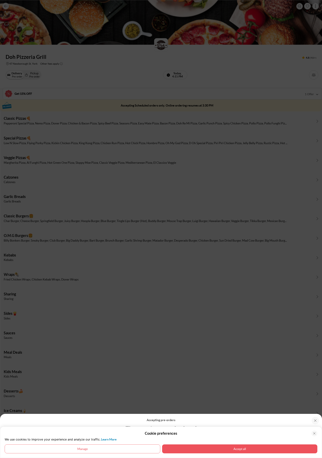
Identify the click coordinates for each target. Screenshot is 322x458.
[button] (315, 420)
